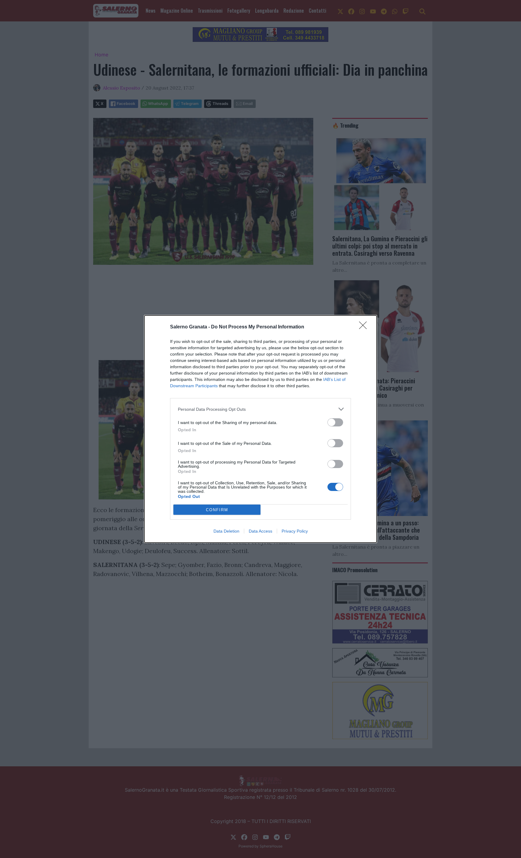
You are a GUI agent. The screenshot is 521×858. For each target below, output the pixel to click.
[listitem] (260, 409)
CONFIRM (217, 510)
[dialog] (260, 429)
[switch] (335, 422)
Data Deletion (226, 531)
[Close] (365, 327)
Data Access (260, 531)
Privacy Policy (295, 531)
